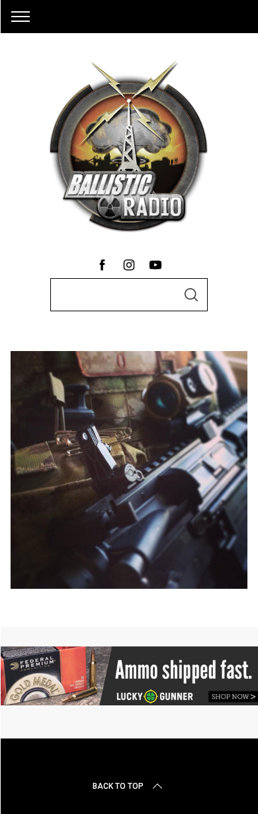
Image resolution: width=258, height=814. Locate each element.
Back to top (118, 786)
